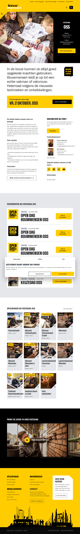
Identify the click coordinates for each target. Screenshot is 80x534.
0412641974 (60, 144)
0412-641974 (66, 44)
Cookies (25, 530)
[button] (71, 7)
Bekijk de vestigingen (37, 501)
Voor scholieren (11, 492)
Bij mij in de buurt (12, 499)
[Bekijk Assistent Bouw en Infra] (31, 386)
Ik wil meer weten (61, 495)
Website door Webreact (67, 530)
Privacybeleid (18, 530)
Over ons (32, 479)
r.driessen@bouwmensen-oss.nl (65, 154)
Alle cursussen (11, 484)
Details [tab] (40, 259)
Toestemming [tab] (16, 259)
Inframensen (10, 530)
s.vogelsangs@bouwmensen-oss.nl (66, 146)
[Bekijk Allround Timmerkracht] (31, 326)
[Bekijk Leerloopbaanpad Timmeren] (48, 357)
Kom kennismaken (35, 484)
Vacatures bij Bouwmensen (37, 482)
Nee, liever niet (40, 274)
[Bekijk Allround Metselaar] (15, 357)
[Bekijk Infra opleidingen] (48, 386)
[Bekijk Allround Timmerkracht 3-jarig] (48, 326)
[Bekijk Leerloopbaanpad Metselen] (65, 357)
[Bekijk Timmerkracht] (15, 326)
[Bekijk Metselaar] (65, 326)
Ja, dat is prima (63, 274)
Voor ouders (10, 497)
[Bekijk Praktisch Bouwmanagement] (15, 386)
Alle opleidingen (11, 479)
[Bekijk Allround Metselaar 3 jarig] (31, 357)
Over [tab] (63, 259)
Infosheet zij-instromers (13, 494)
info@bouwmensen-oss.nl (66, 42)
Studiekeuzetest (11, 482)
